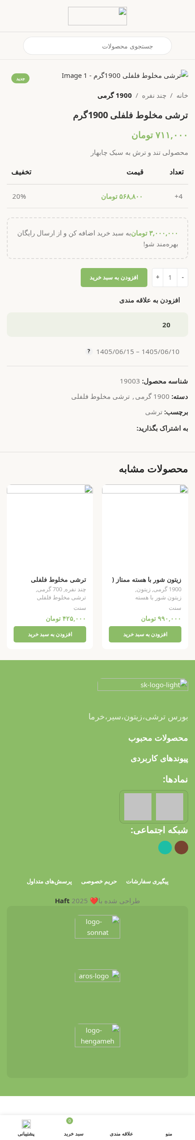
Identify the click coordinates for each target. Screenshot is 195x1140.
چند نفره (154, 95)
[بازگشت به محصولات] (23, 95)
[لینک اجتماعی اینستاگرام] (181, 847)
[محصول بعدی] (12, 95)
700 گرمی (49, 589)
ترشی (153, 411)
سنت (175, 608)
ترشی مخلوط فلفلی (100, 396)
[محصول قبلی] (34, 95)
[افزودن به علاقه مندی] (110, 492)
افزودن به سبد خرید (114, 277)
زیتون (143, 589)
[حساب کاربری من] (10, 46)
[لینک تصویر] (143, 688)
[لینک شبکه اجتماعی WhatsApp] (131, 428)
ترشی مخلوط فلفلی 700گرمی (58, 583)
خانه (182, 95)
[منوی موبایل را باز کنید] (184, 46)
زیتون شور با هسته (158, 597)
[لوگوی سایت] (97, 14)
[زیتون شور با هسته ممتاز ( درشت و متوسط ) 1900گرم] (145, 527)
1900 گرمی (115, 95)
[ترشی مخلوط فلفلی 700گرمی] (50, 527)
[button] (145, 634)
